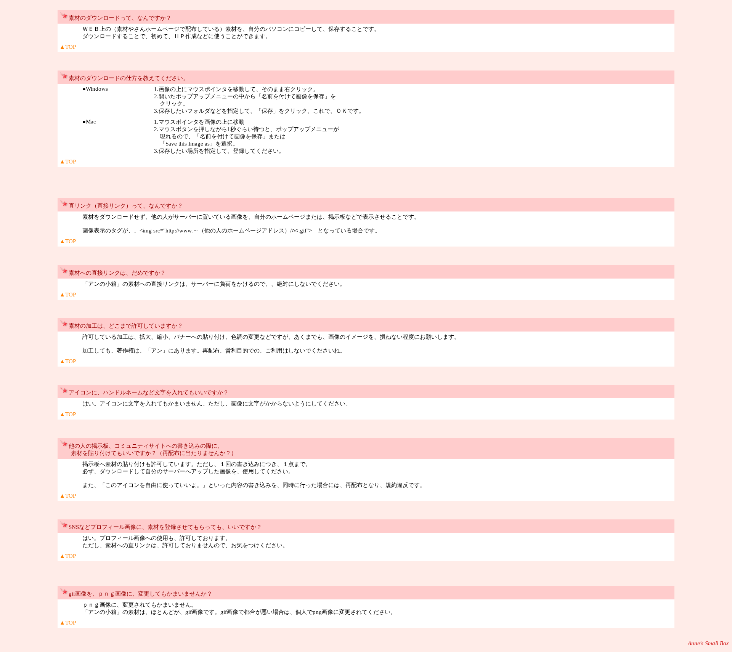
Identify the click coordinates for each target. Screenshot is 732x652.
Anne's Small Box (708, 643)
